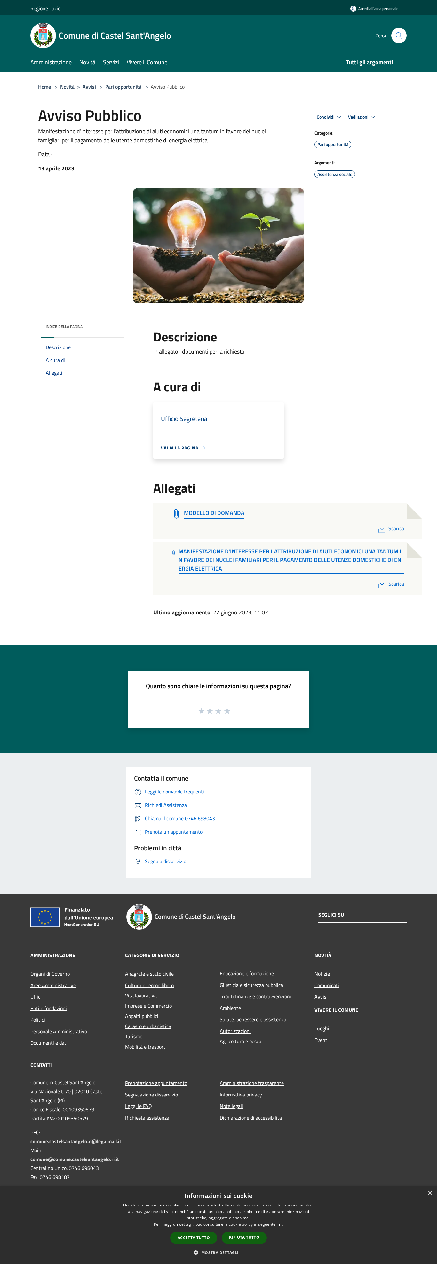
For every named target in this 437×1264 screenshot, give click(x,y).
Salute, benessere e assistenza (253, 1019)
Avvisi (89, 86)
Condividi (326, 117)
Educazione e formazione (247, 973)
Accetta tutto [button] (194, 1237)
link (280, 1224)
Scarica (396, 528)
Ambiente (230, 1008)
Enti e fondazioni (48, 1008)
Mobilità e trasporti (146, 1046)
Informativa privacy (241, 1094)
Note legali (231, 1106)
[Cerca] (399, 35)
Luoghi (321, 1028)
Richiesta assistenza (147, 1117)
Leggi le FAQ (138, 1106)
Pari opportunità (123, 86)
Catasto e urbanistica (148, 1026)
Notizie (322, 974)
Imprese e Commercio (148, 1006)
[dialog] (218, 1225)
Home (44, 86)
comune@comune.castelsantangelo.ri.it (74, 1159)
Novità (67, 86)
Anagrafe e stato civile (149, 974)
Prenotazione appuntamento (156, 1083)
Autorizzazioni (235, 1031)
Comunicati (326, 985)
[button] (218, 1252)
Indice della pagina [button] (64, 327)
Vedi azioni (358, 117)
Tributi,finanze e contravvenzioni (255, 996)
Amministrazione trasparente (252, 1083)
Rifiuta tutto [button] (244, 1237)
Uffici (36, 997)
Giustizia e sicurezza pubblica (251, 985)
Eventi (321, 1040)
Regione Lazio (45, 8)
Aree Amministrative (53, 985)
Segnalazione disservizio (151, 1094)
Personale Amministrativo (58, 1031)
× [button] (429, 1193)
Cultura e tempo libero (149, 985)
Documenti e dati (49, 1043)
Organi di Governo (50, 974)
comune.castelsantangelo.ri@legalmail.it (75, 1141)
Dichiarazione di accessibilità (251, 1117)
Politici (37, 1020)
